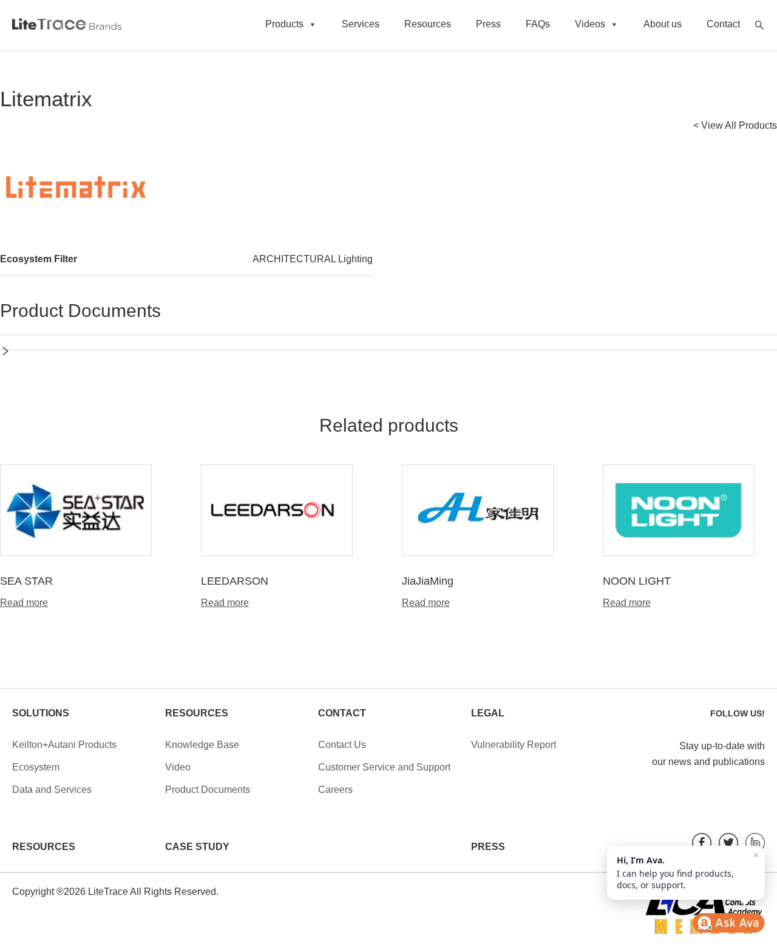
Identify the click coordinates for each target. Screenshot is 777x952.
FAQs (538, 24)
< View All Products (735, 125)
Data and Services (52, 789)
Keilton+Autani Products (64, 744)
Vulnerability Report (513, 744)
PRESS (488, 846)
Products (284, 24)
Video (178, 767)
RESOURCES (43, 846)
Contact (723, 24)
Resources (427, 24)
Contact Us (342, 744)
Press (488, 24)
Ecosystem (35, 767)
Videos (590, 24)
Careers (335, 789)
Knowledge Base (202, 744)
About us (662, 24)
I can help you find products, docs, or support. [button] (688, 870)
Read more (24, 603)
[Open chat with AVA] (728, 923)
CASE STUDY (197, 846)
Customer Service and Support (384, 767)
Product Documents (207, 789)
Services (360, 24)
